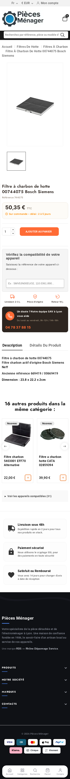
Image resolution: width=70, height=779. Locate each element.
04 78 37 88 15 (18, 327)
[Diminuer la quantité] (13, 233)
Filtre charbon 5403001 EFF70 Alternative (15, 461)
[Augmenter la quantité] (13, 230)
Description (12, 345)
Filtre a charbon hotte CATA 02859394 (50, 461)
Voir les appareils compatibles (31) (29, 496)
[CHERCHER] (62, 35)
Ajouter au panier (39, 231)
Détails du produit (45, 345)
